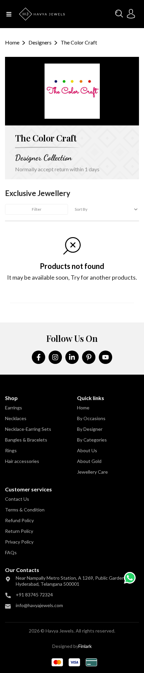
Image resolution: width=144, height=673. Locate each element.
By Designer (89, 429)
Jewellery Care (92, 472)
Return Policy (19, 531)
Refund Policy (19, 520)
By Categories (92, 440)
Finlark (85, 646)
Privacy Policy (19, 542)
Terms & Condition (25, 509)
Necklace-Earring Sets (28, 429)
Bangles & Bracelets (26, 440)
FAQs (11, 552)
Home (12, 42)
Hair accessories (22, 461)
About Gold (89, 461)
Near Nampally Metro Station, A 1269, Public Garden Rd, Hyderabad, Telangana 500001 (74, 581)
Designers (40, 42)
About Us (87, 450)
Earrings (13, 407)
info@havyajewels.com (39, 605)
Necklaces (15, 418)
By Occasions (91, 418)
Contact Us (17, 499)
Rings (11, 450)
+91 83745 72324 (34, 594)
